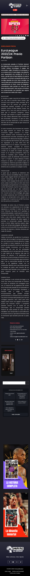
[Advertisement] (16, 429)
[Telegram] (25, 35)
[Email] (27, 35)
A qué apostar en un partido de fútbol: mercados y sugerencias (22, 396)
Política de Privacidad (18, 571)
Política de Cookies (15, 573)
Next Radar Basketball (15, 328)
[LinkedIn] (17, 35)
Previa (13, 46)
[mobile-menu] (28, 6)
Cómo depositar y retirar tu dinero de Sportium (9, 409)
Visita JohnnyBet (16, 414)
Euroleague (5, 46)
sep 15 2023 (4, 60)
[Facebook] (15, 35)
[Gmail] (21, 35)
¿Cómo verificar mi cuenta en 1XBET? (22, 402)
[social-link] (9, 562)
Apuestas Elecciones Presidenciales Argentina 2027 (9, 403)
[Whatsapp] (23, 35)
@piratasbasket (21, 333)
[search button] (27, 382)
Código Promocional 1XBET (9, 394)
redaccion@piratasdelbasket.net (19, 336)
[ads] (16, 466)
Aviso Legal (8, 571)
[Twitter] (19, 35)
